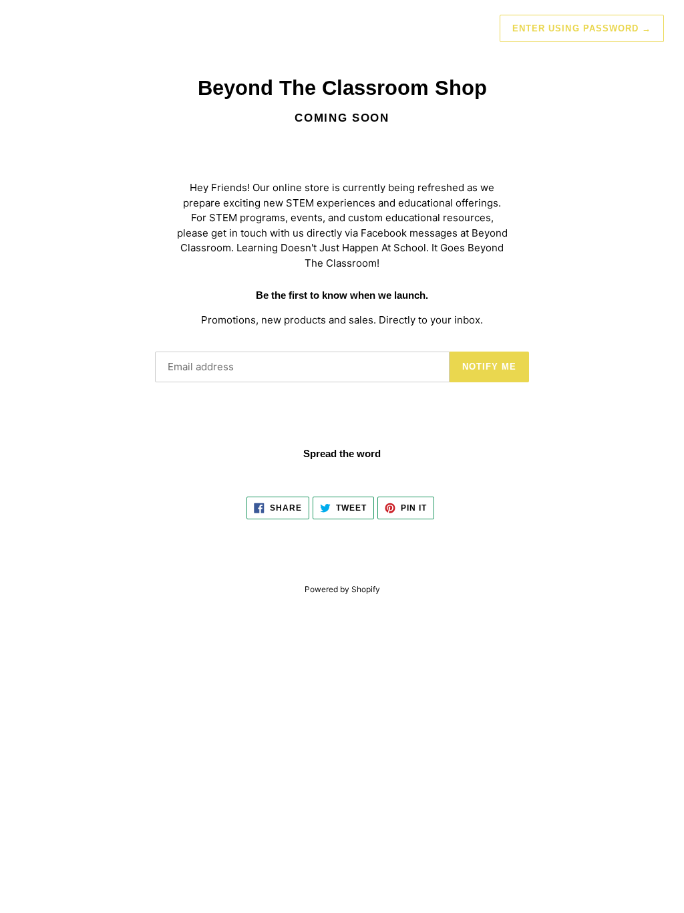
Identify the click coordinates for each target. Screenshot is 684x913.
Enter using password (581, 28)
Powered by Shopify (342, 589)
